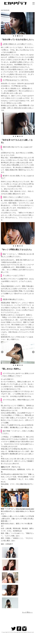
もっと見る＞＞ (27, 612)
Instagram (24, 628)
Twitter (13, 628)
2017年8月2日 (5, 10)
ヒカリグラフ (16, 3)
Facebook (19, 628)
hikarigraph (17, 632)
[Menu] (33, 3)
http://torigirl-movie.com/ (25, 509)
